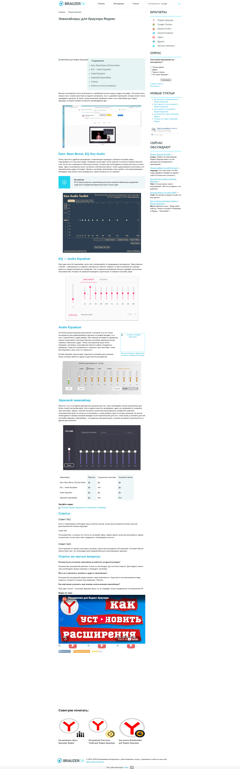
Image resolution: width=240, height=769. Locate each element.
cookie (125, 767)
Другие (161, 41)
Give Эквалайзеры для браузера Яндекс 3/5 (97, 651)
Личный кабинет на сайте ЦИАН (163, 193)
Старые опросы (156, 84)
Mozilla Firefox (164, 29)
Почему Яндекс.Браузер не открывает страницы (83, 507)
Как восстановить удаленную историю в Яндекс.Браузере (133, 354)
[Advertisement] (101, 40)
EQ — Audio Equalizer (101, 69)
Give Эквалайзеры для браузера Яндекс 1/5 (93, 651)
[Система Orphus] (165, 136)
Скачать (101, 4)
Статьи (136, 4)
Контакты (100, 762)
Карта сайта (91, 762)
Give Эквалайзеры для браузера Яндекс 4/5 (99, 651)
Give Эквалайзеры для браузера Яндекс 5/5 (101, 651)
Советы (94, 82)
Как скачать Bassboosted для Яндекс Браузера (130, 741)
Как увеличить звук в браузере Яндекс (68, 741)
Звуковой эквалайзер (101, 77)
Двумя (155, 70)
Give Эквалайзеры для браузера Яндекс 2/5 (95, 651)
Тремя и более (158, 72)
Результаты (154, 86)
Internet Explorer (165, 33)
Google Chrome (165, 24)
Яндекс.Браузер (165, 20)
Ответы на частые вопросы (103, 86)
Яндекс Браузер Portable (160, 154)
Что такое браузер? (160, 74)
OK (132, 767)
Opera (160, 37)
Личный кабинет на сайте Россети (164, 168)
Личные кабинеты (166, 46)
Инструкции (119, 4)
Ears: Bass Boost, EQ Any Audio (105, 65)
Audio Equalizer (98, 73)
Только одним (158, 67)
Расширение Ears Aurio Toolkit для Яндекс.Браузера (102, 741)
